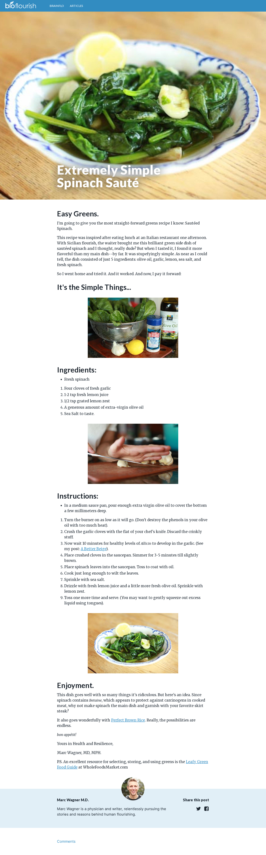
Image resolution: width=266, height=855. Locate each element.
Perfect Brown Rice (128, 720)
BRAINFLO (57, 5)
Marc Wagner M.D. (73, 800)
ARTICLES (76, 5)
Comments (66, 841)
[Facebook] (205, 810)
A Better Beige (93, 549)
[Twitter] (198, 810)
